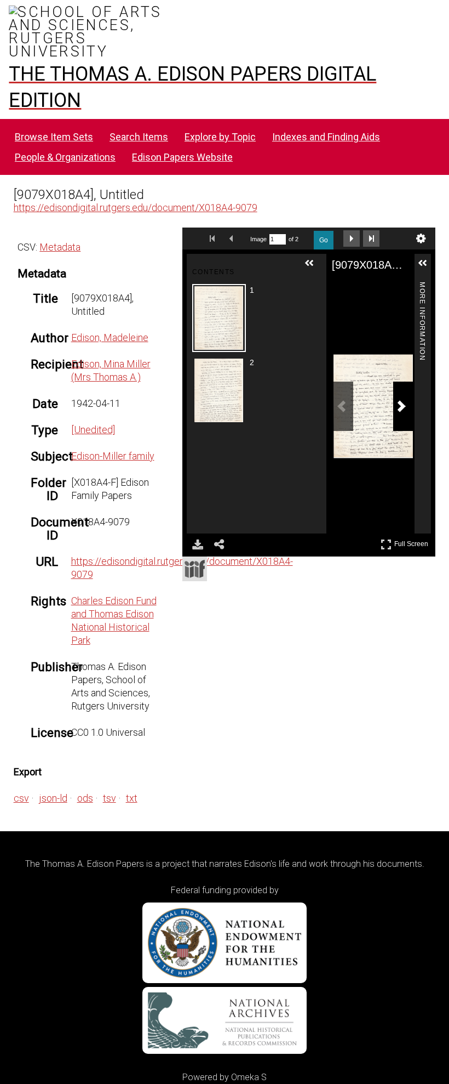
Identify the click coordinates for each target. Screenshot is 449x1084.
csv (21, 798)
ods (85, 798)
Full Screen (412, 542)
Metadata (59, 247)
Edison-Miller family (112, 456)
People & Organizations (65, 157)
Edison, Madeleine (109, 337)
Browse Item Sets (54, 137)
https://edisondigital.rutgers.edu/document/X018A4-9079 (135, 207)
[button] (314, 267)
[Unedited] (93, 429)
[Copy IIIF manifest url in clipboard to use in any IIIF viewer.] (194, 569)
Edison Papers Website (182, 157)
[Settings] (421, 238)
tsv (109, 798)
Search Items (139, 137)
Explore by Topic (220, 137)
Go (323, 240)
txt (131, 798)
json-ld (53, 798)
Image (258, 239)
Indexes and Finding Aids (326, 137)
